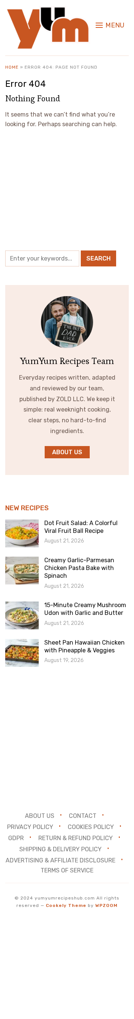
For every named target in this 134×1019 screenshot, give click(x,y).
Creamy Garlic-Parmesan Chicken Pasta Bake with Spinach (79, 568)
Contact (82, 815)
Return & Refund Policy (75, 838)
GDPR (16, 838)
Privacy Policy (30, 826)
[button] (110, 25)
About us (67, 452)
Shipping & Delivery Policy (60, 849)
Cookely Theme (66, 905)
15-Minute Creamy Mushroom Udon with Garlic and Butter (85, 609)
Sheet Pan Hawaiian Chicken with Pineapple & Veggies (84, 646)
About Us (39, 815)
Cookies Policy (91, 826)
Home (12, 67)
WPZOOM (106, 905)
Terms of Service (67, 870)
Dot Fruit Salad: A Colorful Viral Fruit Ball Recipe (81, 527)
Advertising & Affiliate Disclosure (60, 860)
